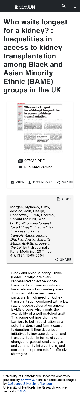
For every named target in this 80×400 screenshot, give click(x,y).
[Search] (64, 6)
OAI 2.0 (22, 391)
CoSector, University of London (30, 383)
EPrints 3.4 (29, 379)
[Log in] (74, 6)
